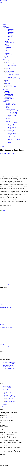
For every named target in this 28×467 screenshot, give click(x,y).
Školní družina (8, 53)
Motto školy (7, 60)
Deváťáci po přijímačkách (8, 368)
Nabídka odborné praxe (10, 69)
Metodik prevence (12, 115)
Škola (4, 59)
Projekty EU (7, 72)
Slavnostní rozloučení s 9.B (6, 346)
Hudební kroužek (11, 136)
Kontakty (7, 80)
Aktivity (4, 26)
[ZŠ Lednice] (14, 22)
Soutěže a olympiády (9, 42)
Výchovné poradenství (13, 112)
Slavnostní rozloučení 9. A (6, 327)
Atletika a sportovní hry (13, 141)
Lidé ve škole (8, 116)
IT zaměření (7, 121)
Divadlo (6, 56)
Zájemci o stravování (9, 98)
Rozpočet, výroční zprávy (13, 63)
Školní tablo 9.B (11, 285)
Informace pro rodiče (9, 103)
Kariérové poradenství (12, 113)
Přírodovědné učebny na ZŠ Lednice (16, 79)
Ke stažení (7, 88)
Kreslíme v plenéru (4, 285)
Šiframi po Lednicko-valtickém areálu (11, 366)
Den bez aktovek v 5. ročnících (7, 307)
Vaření (9, 134)
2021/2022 (13, 153)
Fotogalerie (7, 83)
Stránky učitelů (8, 85)
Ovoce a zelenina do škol (13, 74)
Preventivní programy (10, 57)
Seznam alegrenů (9, 94)
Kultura (6, 48)
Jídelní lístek (7, 92)
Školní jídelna (5, 89)
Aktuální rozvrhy (8, 392)
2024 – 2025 (10, 29)
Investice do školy (12, 65)
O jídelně (7, 91)
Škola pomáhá (8, 82)
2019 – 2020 (10, 36)
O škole (7, 62)
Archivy (1, 356)
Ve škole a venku (9, 51)
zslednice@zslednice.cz (9, 417)
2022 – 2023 (10, 32)
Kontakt (7, 100)
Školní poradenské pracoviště (11, 110)
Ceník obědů (8, 97)
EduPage (7, 107)
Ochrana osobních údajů (10, 86)
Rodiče (4, 101)
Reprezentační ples (9, 47)
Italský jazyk (10, 128)
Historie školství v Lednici (13, 66)
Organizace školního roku (10, 104)
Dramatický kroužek (12, 131)
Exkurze (7, 45)
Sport (6, 41)
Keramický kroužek (12, 133)
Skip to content (3, 0)
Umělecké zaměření (9, 130)
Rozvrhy (7, 106)
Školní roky (7, 27)
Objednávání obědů (9, 95)
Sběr (6, 44)
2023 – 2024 (10, 30)
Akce (6, 50)
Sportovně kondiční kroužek (14, 139)
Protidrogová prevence (10, 109)
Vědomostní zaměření (10, 125)
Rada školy (7, 118)
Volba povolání (8, 54)
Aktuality (4, 24)
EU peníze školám (12, 77)
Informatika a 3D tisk (12, 122)
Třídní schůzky (6, 389)
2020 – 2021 (10, 35)
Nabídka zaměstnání (9, 71)
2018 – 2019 (10, 38)
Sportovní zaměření (9, 138)
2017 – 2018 (10, 39)
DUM (9, 76)
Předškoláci (7, 68)
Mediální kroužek (11, 124)
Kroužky (4, 119)
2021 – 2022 (10, 33)
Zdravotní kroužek (12, 127)
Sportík (9, 142)
